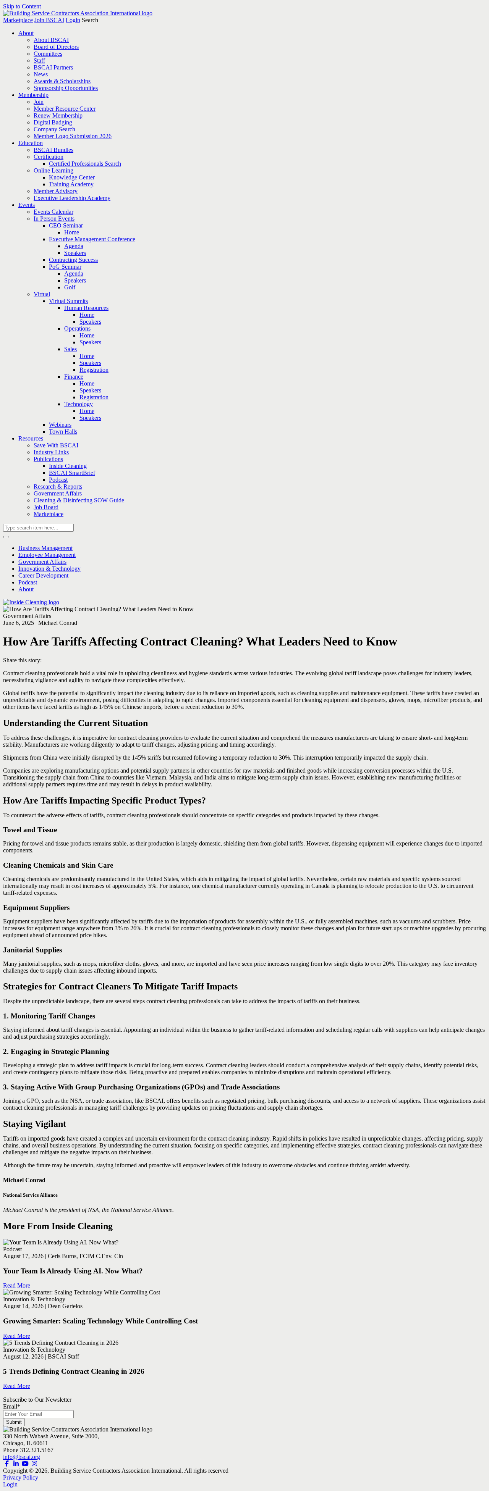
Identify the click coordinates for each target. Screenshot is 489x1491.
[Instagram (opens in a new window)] (34, 1463)
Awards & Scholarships (62, 81)
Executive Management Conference (92, 239)
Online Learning (53, 170)
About (26, 33)
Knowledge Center (72, 177)
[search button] (6, 537)
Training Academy (71, 184)
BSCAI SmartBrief (72, 473)
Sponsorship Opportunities (66, 88)
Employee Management (47, 555)
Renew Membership (58, 115)
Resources (30, 438)
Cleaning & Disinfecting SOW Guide (79, 500)
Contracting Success (73, 260)
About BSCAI (51, 40)
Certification (48, 156)
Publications (48, 459)
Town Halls (63, 431)
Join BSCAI (49, 20)
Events (26, 205)
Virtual (42, 294)
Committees (48, 53)
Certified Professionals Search (85, 163)
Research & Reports (58, 486)
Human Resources (86, 308)
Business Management (45, 548)
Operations (77, 328)
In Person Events (54, 218)
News (41, 74)
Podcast (58, 479)
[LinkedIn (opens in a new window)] (16, 1463)
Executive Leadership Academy (72, 198)
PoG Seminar (65, 266)
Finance (73, 376)
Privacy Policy (20, 1477)
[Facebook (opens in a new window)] (7, 1463)
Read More (16, 1285)
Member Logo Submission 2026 (73, 136)
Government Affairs (58, 493)
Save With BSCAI (56, 445)
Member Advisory (56, 191)
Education (30, 143)
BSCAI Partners (53, 67)
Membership (33, 95)
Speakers (75, 253)
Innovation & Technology (49, 568)
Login (73, 20)
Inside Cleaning (68, 466)
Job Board (46, 507)
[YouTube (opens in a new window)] (25, 1463)
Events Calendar (53, 211)
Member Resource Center (65, 108)
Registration (93, 369)
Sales (70, 349)
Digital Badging (53, 122)
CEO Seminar (66, 225)
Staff (39, 60)
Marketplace (18, 20)
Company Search (54, 129)
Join (39, 101)
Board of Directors (56, 47)
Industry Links (51, 452)
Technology (78, 404)
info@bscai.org (21, 1457)
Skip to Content (22, 6)
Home (71, 232)
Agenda (73, 246)
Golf (69, 287)
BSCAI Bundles (53, 150)
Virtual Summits (68, 301)
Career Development (43, 575)
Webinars (60, 424)
